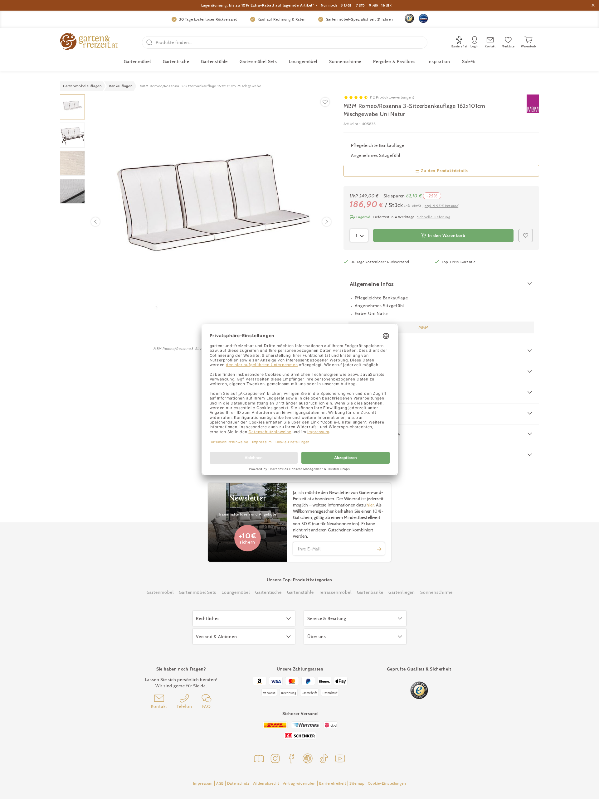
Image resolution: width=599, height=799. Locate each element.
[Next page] (326, 221)
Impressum (203, 783)
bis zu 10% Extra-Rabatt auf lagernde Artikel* (271, 5)
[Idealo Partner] (423, 18)
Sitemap (356, 783)
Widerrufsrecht (266, 783)
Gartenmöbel (160, 592)
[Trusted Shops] (409, 18)
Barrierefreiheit (332, 783)
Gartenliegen (401, 592)
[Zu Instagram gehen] (275, 759)
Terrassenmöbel (335, 592)
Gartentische (176, 61)
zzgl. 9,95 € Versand (441, 205)
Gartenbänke (370, 592)
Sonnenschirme (345, 61)
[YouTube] (340, 759)
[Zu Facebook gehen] (291, 759)
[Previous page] (95, 221)
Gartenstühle (214, 61)
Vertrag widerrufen (299, 783)
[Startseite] (89, 42)
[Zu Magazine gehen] (259, 759)
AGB (220, 783)
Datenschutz (238, 783)
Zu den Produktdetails (444, 170)
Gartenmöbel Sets (258, 61)
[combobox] (359, 235)
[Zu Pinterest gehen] (308, 759)
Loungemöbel (303, 61)
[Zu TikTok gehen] (324, 759)
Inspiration (438, 61)
